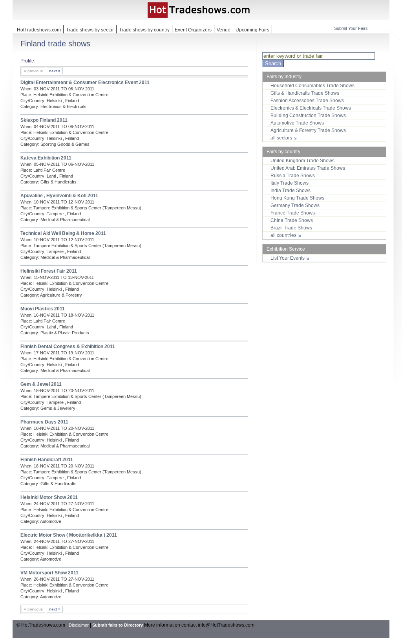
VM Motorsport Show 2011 (49, 573)
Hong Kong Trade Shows (297, 198)
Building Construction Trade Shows (308, 115)
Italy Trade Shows (289, 183)
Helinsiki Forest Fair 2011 (48, 271)
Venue (223, 30)
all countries (284, 235)
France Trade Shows (292, 213)
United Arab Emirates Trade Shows (307, 168)
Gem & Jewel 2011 (41, 384)
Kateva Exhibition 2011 (45, 158)
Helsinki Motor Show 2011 (49, 497)
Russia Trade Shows (292, 175)
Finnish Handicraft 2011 (46, 459)
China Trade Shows (291, 220)
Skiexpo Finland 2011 (44, 120)
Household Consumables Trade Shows (312, 85)
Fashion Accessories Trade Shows (307, 100)
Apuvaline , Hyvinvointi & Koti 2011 (59, 195)
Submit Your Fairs (351, 28)
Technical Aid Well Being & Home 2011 (63, 233)
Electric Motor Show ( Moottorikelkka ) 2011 (68, 535)
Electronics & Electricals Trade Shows (310, 108)
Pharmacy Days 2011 (44, 422)
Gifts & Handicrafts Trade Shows (304, 93)
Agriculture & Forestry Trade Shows (308, 130)
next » (54, 71)
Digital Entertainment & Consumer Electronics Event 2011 (85, 82)
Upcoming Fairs (252, 30)
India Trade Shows (290, 190)
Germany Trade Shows (295, 205)
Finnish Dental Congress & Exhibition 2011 (67, 346)
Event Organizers (193, 30)
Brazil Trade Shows (291, 228)
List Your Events (288, 258)
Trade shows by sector (90, 30)
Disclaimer (79, 625)
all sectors (281, 138)
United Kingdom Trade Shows (302, 160)
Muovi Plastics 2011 (42, 309)
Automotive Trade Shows (297, 123)
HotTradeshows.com (39, 30)
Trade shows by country (144, 30)
